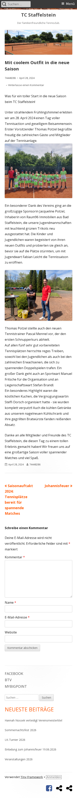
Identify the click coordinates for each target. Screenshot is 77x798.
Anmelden (54, 777)
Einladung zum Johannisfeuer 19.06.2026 (30, 749)
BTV (8, 679)
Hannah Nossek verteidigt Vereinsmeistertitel (33, 720)
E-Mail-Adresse (17, 617)
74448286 (10, 78)
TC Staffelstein (38, 15)
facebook (14, 673)
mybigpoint (16, 686)
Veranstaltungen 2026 (19, 759)
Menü (70, 4)
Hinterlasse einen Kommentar (26, 85)
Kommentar (15, 557)
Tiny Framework (32, 777)
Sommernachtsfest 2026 (20, 730)
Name (10, 602)
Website (11, 632)
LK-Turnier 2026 (15, 740)
